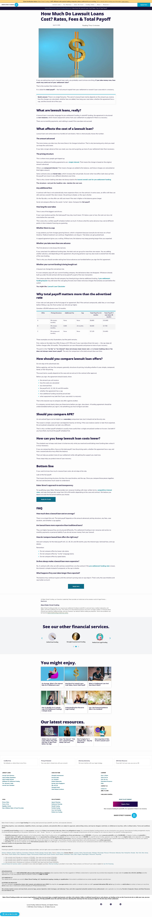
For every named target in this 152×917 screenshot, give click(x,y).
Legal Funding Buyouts (8, 779)
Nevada (133, 853)
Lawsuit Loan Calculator (56, 286)
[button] (42, 638)
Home (46, 8)
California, (19, 853)
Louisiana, (76, 853)
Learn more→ (125, 1)
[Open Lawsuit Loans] (61, 4)
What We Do (104, 777)
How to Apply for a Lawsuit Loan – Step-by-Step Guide (84, 740)
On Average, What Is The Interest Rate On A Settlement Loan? (52, 684)
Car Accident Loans (99, 643)
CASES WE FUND (56, 772)
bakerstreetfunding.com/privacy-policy (58, 613)
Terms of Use (5, 804)
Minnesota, (112, 853)
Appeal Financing (56, 802)
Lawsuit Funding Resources (63, 8)
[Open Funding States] (95, 4)
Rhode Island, (43, 854)
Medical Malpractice (57, 781)
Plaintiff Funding (56, 806)
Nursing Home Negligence (58, 783)
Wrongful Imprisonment (58, 775)
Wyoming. (98, 854)
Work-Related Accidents (58, 789)
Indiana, (58, 853)
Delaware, (32, 853)
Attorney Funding (52, 642)
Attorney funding (53, 864)
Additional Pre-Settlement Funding (11, 781)
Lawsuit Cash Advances (8, 775)
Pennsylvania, (35, 854)
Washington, (85, 854)
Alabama (9, 853)
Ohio (18, 854)
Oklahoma (23, 854)
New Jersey (145, 853)
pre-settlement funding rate (99, 566)
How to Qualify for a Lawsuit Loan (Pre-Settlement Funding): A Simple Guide (52, 709)
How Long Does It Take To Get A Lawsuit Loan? (102, 740)
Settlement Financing (57, 804)
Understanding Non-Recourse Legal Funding (74, 708)
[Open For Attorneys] (72, 4)
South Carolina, (51, 854)
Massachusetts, (87, 853)
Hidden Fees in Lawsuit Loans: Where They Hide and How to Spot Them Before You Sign (49, 741)
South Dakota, (60, 854)
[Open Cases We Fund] (83, 4)
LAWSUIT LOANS (6, 772)
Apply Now (125, 804)
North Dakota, (13, 854)
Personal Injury (55, 777)
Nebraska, (118, 853)
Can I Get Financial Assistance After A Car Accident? (98, 708)
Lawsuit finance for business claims (11, 864)
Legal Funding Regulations (9, 777)
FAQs (102, 783)
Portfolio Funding (56, 808)
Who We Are (104, 779)
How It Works (104, 775)
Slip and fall (55, 785)
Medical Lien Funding (57, 812)
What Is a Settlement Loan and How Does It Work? (99, 684)
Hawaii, (46, 853)
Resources (52, 8)
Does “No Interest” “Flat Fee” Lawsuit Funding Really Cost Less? (67, 740)
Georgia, (41, 853)
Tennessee (67, 854)
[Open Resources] (109, 4)
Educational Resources (106, 781)
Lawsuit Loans (76, 643)
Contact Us (103, 788)
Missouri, (106, 853)
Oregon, (29, 854)
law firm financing (108, 864)
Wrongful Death (56, 787)
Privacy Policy (5, 802)
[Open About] (101, 4)
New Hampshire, (126, 853)
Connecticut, (25, 853)
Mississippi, (100, 853)
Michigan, (94, 853)
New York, (139, 853)
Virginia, (79, 854)
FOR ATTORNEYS (56, 799)
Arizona (4, 853)
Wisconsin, (92, 854)
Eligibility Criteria (6, 806)
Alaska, (14, 853)
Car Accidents (55, 779)
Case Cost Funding (56, 810)
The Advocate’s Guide (7, 783)
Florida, (37, 853)
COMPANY (103, 772)
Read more (44, 601)
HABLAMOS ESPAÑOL (106, 794)
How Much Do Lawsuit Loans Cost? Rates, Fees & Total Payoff (75, 684)
